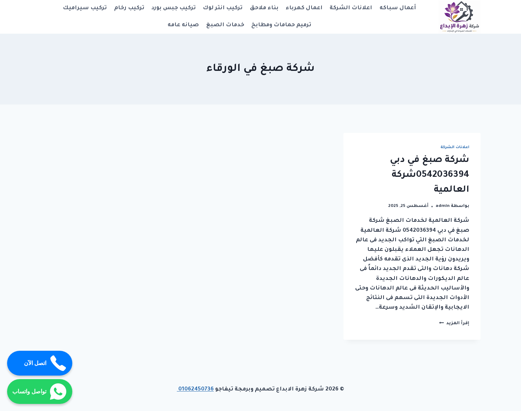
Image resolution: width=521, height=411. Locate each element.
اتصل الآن (35, 363)
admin (443, 206)
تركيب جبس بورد (173, 8)
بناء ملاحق (264, 8)
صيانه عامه (183, 25)
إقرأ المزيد (454, 323)
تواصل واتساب (29, 391)
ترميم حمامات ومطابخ (281, 25)
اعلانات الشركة (351, 8)
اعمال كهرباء (304, 8)
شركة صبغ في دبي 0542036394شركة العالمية (429, 175)
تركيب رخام (129, 8)
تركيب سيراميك (85, 8)
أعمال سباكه (398, 8)
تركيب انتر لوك (222, 8)
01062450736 (195, 390)
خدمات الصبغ (225, 25)
